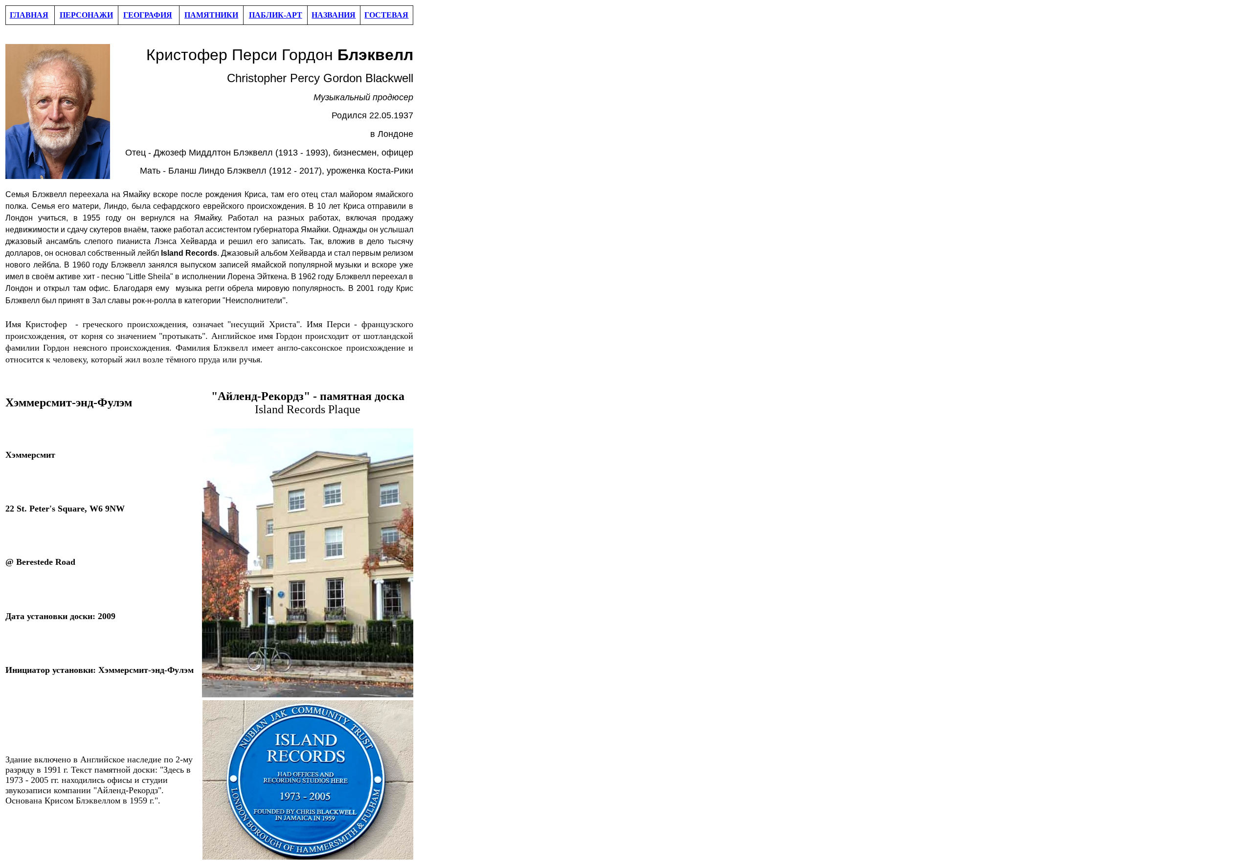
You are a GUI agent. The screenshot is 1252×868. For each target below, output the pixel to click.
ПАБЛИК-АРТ (275, 15)
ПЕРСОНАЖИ (86, 15)
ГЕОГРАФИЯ (147, 15)
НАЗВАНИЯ (334, 15)
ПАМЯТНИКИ (211, 15)
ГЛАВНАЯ (29, 15)
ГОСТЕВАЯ (386, 15)
